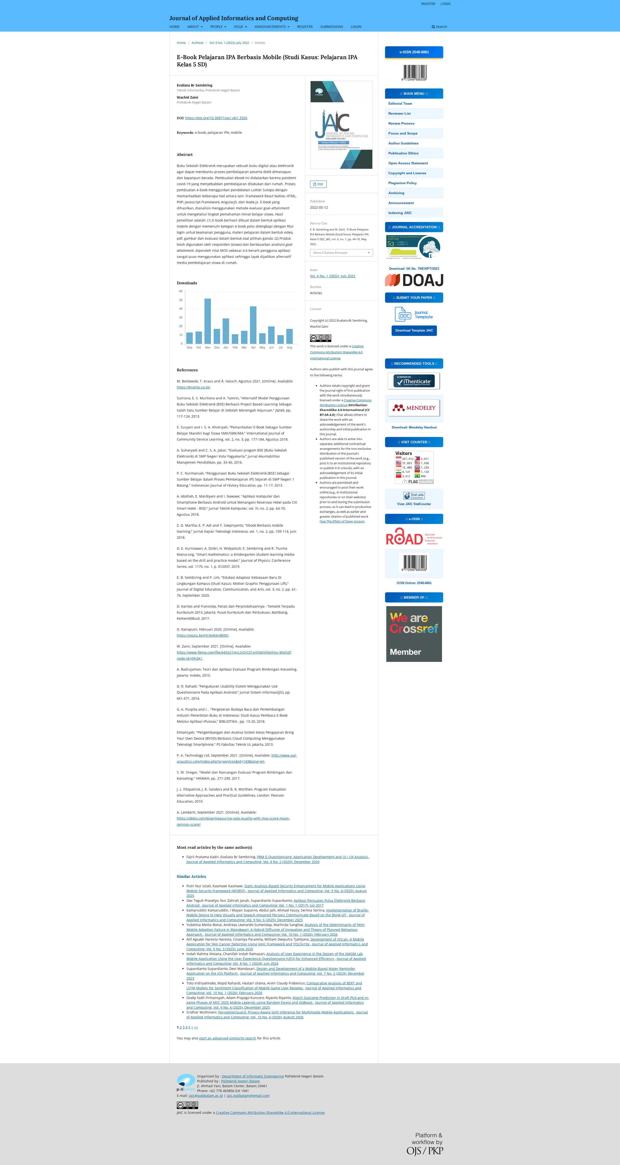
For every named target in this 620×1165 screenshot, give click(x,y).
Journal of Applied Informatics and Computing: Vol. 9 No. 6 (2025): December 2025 (275, 917)
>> (196, 1027)
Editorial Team (400, 103)
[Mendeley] (414, 416)
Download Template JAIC (414, 330)
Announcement (401, 203)
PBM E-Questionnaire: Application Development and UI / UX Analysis (313, 857)
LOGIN (356, 26)
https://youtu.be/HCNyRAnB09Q (202, 635)
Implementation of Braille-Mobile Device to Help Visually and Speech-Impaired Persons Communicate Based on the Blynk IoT (277, 912)
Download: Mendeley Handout (414, 427)
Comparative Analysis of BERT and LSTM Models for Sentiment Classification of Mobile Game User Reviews (274, 985)
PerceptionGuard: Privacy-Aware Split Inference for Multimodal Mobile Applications (286, 1012)
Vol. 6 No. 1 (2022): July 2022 (229, 42)
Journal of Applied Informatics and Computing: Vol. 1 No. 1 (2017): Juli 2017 (263, 905)
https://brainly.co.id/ (193, 387)
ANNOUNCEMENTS (271, 26)
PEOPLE (217, 26)
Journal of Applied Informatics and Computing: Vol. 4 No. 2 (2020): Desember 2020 (252, 861)
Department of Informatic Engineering (253, 1076)
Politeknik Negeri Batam (240, 1081)
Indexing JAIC (400, 213)
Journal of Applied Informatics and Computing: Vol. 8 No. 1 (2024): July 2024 (276, 961)
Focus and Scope (403, 133)
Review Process (401, 123)
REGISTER (305, 26)
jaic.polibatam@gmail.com (248, 1095)
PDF (320, 184)
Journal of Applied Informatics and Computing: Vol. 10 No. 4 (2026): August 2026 (277, 1014)
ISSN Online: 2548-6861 (414, 583)
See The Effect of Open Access (342, 521)
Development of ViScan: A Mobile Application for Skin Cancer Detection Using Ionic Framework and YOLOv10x (275, 941)
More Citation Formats (330, 253)
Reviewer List (399, 113)
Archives (198, 42)
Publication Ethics (403, 153)
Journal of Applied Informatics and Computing (234, 18)
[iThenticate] (414, 389)
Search (441, 26)
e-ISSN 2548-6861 (414, 52)
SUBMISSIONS (331, 26)
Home (181, 42)
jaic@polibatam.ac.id (206, 1095)
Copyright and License (407, 173)
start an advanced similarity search (227, 1038)
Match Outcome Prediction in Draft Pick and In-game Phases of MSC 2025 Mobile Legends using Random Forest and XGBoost (277, 1000)
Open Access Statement (408, 163)
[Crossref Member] (414, 660)
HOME (175, 26)
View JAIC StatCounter (414, 504)
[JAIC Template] (414, 320)
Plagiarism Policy (402, 183)
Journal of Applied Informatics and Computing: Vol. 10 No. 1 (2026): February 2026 (271, 934)
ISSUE (239, 26)
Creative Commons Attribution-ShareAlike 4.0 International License (337, 352)
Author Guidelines (403, 143)
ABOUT (193, 26)
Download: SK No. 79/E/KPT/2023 (414, 268)
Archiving (396, 193)
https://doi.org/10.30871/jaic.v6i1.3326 (216, 118)
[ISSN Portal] (414, 543)
